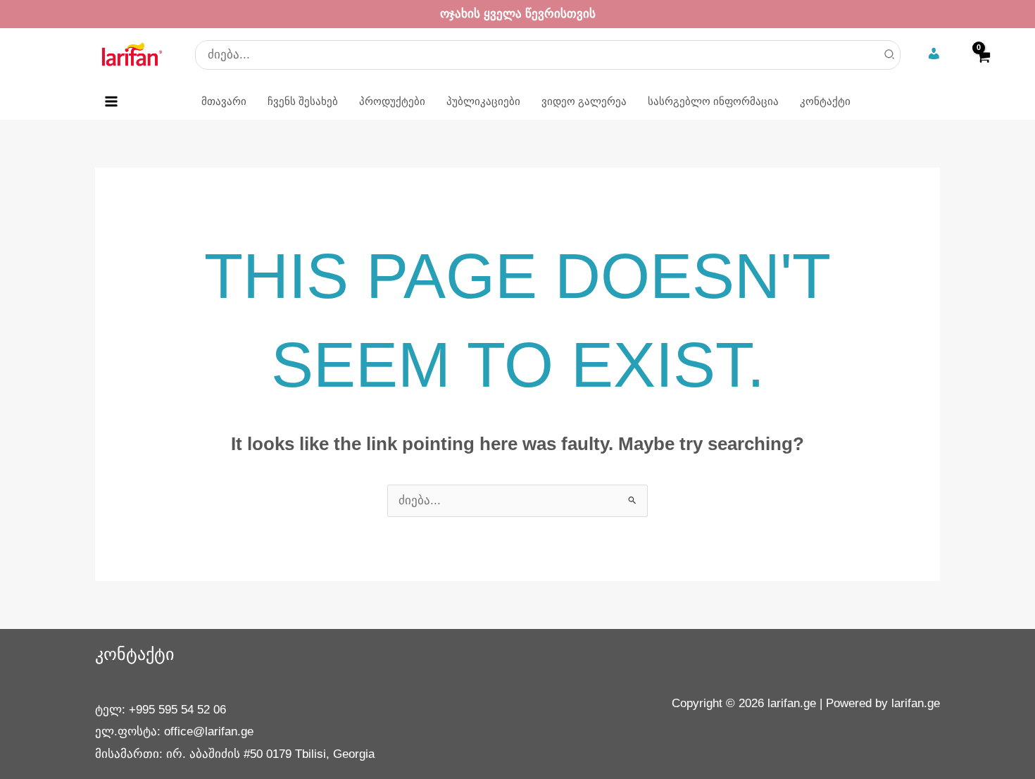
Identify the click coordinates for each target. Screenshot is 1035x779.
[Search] (890, 55)
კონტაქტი (134, 653)
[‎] (935, 55)
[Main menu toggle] (111, 101)
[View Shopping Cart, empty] (983, 66)
